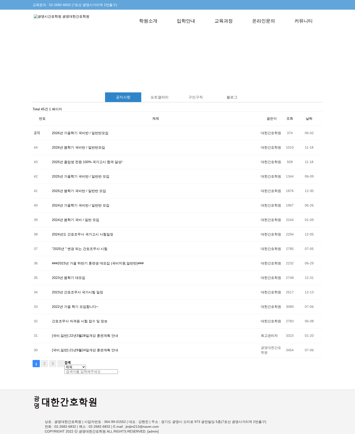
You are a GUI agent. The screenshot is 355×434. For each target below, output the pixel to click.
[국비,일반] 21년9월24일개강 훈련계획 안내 (85, 350)
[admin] (153, 431)
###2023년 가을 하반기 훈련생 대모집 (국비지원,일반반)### (98, 263)
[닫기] (64, 375)
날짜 (309, 118)
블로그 (232, 97)
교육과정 (223, 20)
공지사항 (123, 97)
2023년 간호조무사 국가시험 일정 (77, 292)
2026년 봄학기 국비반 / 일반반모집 (78, 147)
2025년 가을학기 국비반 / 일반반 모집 (80, 176)
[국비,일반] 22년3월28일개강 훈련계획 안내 (85, 336)
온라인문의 (263, 20)
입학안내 (186, 20)
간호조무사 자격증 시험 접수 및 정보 (79, 321)
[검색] (119, 371)
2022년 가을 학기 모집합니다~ (75, 307)
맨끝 (60, 363)
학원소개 (148, 20)
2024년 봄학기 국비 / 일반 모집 (75, 220)
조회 (289, 118)
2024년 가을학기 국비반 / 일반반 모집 (80, 205)
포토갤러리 (159, 97)
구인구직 (195, 97)
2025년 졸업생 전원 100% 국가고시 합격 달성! (87, 162)
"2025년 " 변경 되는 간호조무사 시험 (79, 249)
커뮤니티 (303, 20)
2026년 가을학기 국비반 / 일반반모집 (80, 133)
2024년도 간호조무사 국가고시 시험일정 (82, 234)
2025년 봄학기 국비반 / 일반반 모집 (79, 191)
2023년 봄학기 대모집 (68, 278)
